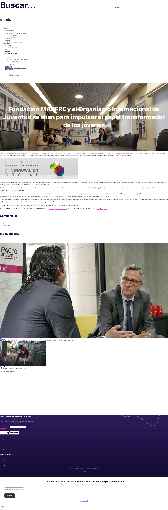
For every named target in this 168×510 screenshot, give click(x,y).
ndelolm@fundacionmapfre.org (58, 209)
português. (13, 35)
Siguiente (3, 367)
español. (13, 37)
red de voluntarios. (12, 47)
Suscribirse (9, 496)
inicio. (5, 27)
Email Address (5, 426)
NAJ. (8, 32)
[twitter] (4, 466)
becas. (9, 45)
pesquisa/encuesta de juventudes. (17, 34)
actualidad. (7, 40)
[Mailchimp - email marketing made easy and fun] (9, 434)
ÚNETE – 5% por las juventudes (13, 42)
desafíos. (10, 39)
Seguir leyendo (84, 501)
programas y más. (9, 30)
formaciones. (7, 44)
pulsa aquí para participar (26, 155)
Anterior (2, 339)
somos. (6, 29)
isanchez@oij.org (102, 209)
